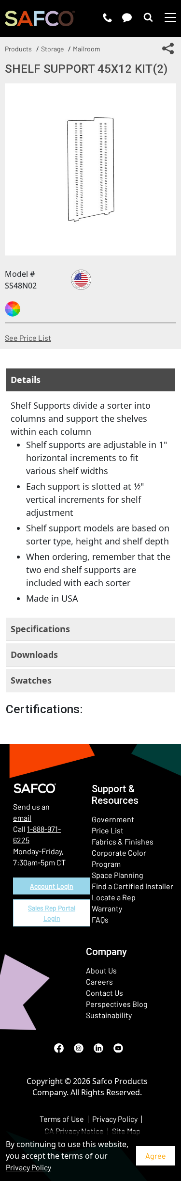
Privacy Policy (28, 1167)
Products (18, 49)
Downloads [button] (34, 654)
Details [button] (26, 379)
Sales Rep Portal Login (51, 913)
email (22, 817)
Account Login (51, 886)
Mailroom (86, 49)
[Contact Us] (127, 17)
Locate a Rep (114, 897)
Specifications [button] (40, 629)
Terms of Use (62, 1118)
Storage (52, 49)
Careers (99, 981)
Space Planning (117, 874)
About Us (101, 970)
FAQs (100, 919)
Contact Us (104, 992)
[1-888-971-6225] (107, 17)
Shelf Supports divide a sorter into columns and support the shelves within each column (90, 501)
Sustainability (109, 1015)
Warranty (107, 908)
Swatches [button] (31, 680)
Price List (108, 830)
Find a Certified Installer (132, 886)
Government (113, 819)
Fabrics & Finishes (122, 841)
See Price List (28, 337)
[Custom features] (12, 309)
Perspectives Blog (117, 1003)
